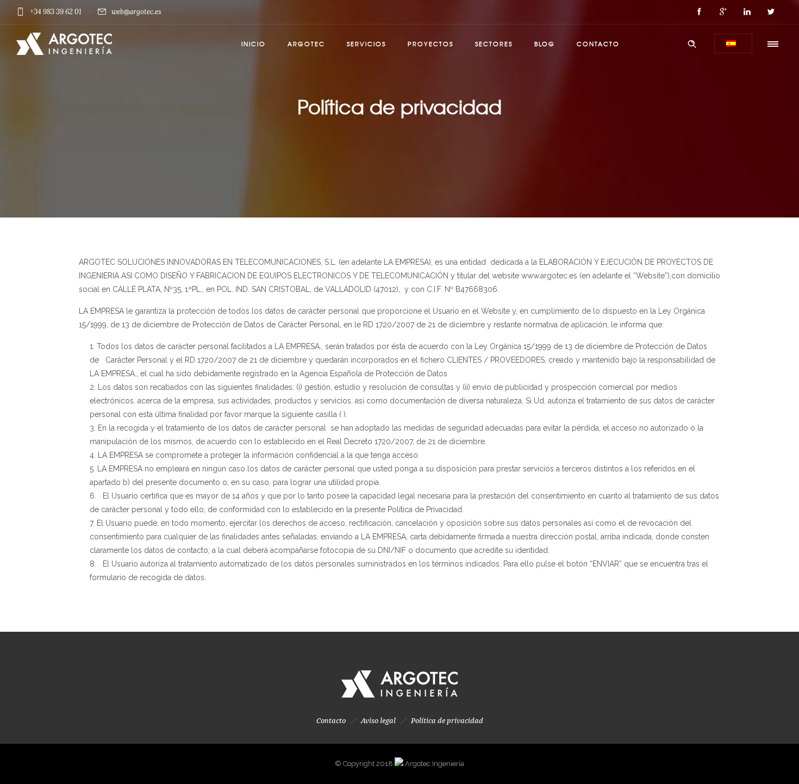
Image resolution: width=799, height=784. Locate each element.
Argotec (306, 43)
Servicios (366, 43)
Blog (544, 43)
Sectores (494, 43)
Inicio (253, 43)
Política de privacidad (447, 721)
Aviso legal (378, 721)
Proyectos (430, 43)
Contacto (598, 43)
